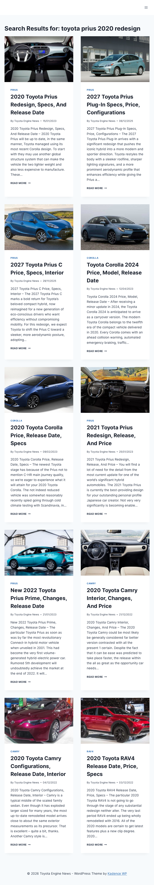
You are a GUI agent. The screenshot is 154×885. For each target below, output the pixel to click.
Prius (14, 89)
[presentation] (39, 59)
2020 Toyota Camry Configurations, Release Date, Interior (38, 766)
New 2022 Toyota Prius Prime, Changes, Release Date (39, 598)
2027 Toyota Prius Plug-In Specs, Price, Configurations (113, 104)
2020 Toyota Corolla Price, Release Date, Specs (37, 435)
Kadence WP (117, 873)
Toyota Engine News (26, 120)
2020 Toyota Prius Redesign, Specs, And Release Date (38, 104)
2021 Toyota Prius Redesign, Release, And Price (111, 435)
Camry (91, 583)
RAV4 (90, 751)
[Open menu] (146, 7)
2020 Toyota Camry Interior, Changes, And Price (112, 598)
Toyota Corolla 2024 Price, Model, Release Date (114, 273)
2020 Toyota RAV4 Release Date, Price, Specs (112, 766)
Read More (21, 183)
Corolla (92, 257)
